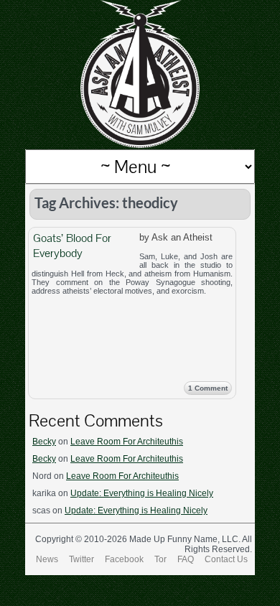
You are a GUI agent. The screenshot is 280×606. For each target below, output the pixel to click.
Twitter (81, 559)
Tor (160, 559)
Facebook (124, 559)
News (47, 559)
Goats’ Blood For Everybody (72, 245)
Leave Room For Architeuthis (126, 442)
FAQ (185, 559)
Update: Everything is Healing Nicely (141, 493)
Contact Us (226, 559)
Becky (44, 442)
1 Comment (208, 388)
